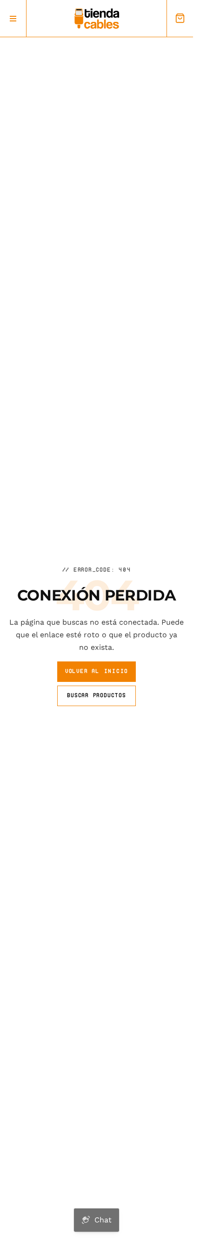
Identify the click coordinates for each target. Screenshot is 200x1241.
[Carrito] (180, 18)
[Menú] (13, 18)
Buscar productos (96, 695)
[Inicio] (96, 18)
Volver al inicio (96, 670)
